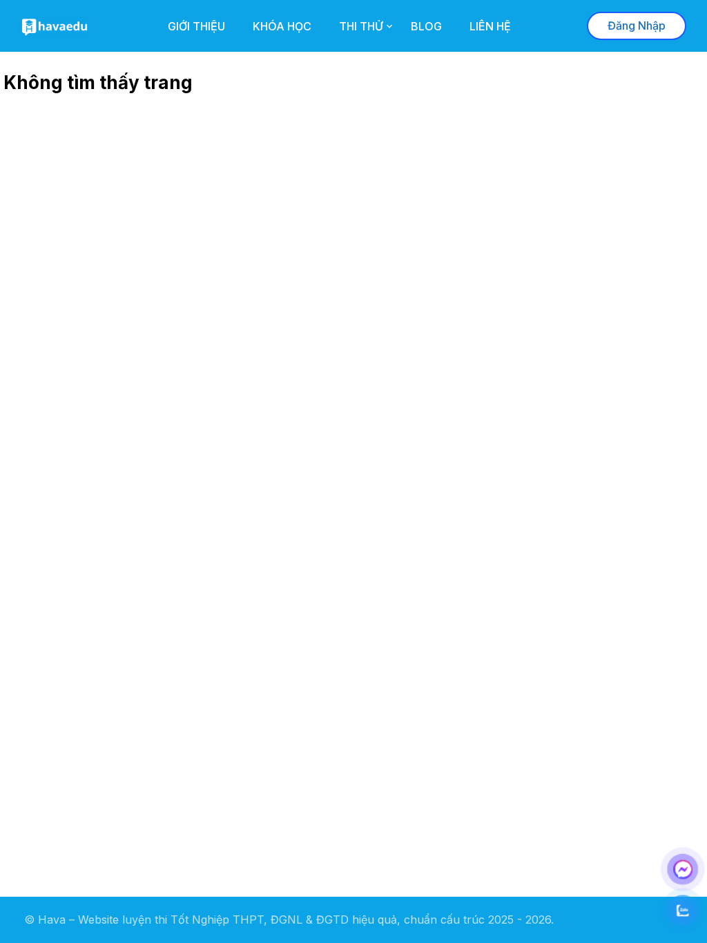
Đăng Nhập (637, 25)
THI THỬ (361, 26)
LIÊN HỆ (490, 26)
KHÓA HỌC (282, 26)
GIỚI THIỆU (196, 26)
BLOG (426, 26)
